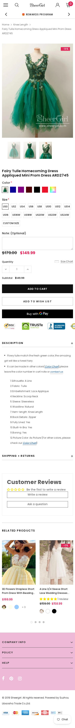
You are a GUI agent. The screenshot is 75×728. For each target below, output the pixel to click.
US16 (5, 215)
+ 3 (24, 607)
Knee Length (20, 24)
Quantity (7, 261)
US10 (48, 206)
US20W (40, 215)
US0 (5, 206)
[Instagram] (20, 678)
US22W (52, 215)
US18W (28, 215)
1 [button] (32, 622)
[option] (38, 14)
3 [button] (40, 622)
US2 (14, 206)
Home (5, 24)
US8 (39, 206)
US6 (31, 206)
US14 (67, 206)
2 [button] (36, 622)
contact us (56, 371)
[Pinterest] (11, 678)
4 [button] (44, 622)
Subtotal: (7, 278)
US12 (57, 206)
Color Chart (51, 366)
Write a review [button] (37, 495)
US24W (64, 215)
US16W (16, 215)
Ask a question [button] (37, 504)
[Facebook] (3, 678)
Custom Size (11, 223)
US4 (22, 206)
